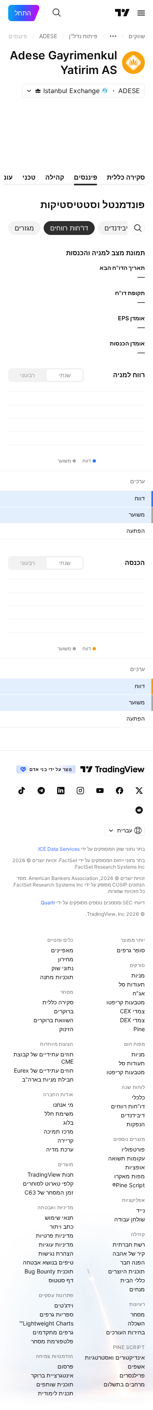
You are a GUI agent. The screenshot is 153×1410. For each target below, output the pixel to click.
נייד (140, 1210)
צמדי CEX (132, 1011)
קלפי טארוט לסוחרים (48, 1183)
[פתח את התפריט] (141, 13)
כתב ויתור (61, 1226)
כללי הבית (132, 1280)
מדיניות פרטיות (54, 1235)
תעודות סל (132, 984)
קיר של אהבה (129, 1253)
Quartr (48, 902)
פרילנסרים (132, 1375)
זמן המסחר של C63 (48, 1192)
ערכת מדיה (59, 1149)
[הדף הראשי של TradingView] (122, 13)
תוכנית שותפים (54, 1384)
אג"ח (139, 993)
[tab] (118, 228)
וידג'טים (63, 1305)
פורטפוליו (133, 1149)
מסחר (138, 1314)
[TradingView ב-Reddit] (139, 810)
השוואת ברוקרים (53, 1020)
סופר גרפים (131, 950)
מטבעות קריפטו (125, 1002)
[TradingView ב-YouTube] (100, 790)
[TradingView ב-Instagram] (80, 790)
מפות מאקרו (129, 1176)
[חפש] (57, 13)
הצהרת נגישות (55, 1253)
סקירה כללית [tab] (126, 177)
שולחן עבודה (129, 1219)
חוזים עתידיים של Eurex (43, 1070)
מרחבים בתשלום (124, 1384)
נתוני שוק (62, 968)
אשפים (136, 1366)
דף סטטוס (61, 1280)
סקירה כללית (57, 1002)
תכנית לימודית (55, 1393)
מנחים (137, 1289)
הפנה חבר (132, 1262)
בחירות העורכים (125, 1332)
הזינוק (66, 1028)
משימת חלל (58, 1113)
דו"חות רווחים (128, 1106)
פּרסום (65, 1366)
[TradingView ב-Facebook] (119, 790)
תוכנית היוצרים (126, 1271)
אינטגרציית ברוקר (52, 1375)
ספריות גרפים (56, 1314)
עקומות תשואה (126, 1158)
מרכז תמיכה (58, 1131)
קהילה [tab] (54, 177)
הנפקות (135, 1124)
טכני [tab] (28, 177)
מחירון (65, 959)
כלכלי (138, 1097)
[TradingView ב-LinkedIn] (61, 790)
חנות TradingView (50, 1174)
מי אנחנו (63, 1104)
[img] (38, 90)
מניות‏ (138, 975)
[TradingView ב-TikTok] (21, 790)
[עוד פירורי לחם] (113, 36)
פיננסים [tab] (85, 177)
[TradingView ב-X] (139, 790)
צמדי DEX (132, 1020)
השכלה (136, 1323)
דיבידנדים (133, 1115)
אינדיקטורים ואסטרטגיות (115, 1357)
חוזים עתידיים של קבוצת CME (43, 1058)
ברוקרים (63, 1011)
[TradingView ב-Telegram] (41, 790)
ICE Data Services (59, 849)
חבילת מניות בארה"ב (47, 1079)
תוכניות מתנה (56, 976)
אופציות (135, 1167)
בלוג (68, 1122)
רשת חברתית (129, 1244)
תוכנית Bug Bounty (48, 1271)
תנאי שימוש (59, 1217)
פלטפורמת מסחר (52, 1341)
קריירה (65, 1140)
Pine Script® (128, 1185)
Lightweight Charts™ (46, 1323)
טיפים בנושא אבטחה (48, 1262)
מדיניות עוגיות (56, 1244)
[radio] (64, 375)
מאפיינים (62, 950)
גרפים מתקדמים (53, 1332)
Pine (139, 1028)
